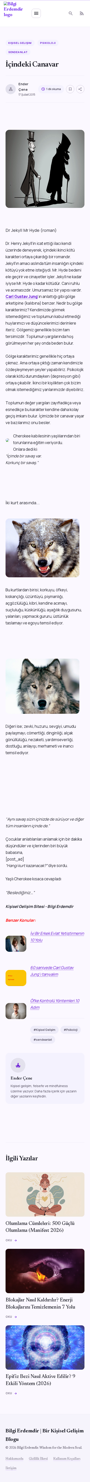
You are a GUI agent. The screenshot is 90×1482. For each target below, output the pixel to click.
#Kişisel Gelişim (44, 1030)
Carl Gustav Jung (22, 296)
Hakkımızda (14, 1459)
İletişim (11, 1468)
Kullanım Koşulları (66, 1459)
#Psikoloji (71, 1030)
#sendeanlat (42, 1040)
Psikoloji (48, 43)
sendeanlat (18, 52)
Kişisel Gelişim (20, 43)
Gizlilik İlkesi (38, 1459)
